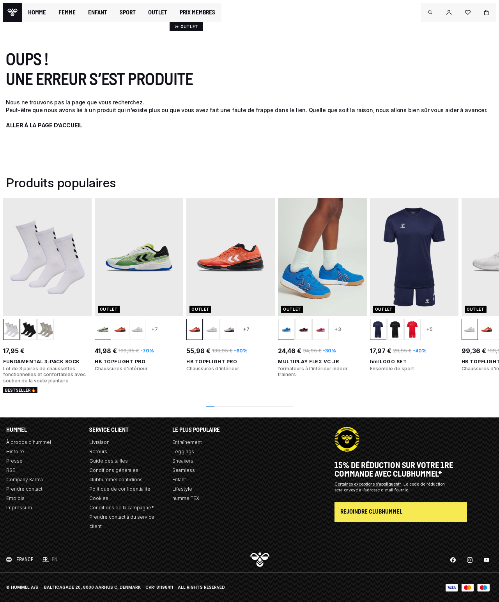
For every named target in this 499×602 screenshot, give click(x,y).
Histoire (15, 451)
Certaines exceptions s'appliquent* (368, 484)
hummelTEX (185, 498)
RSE (10, 470)
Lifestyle (182, 489)
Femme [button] (67, 12)
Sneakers (182, 461)
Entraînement (187, 442)
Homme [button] (37, 12)
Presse (14, 461)
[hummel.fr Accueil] (12, 12)
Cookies (98, 498)
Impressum (19, 507)
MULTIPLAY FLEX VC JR (308, 361)
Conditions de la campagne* (121, 507)
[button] (430, 12)
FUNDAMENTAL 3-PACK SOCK (41, 361)
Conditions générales (113, 470)
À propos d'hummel (28, 442)
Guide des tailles (108, 461)
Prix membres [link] (197, 12)
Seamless (183, 470)
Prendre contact (24, 489)
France (24, 559)
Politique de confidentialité (119, 489)
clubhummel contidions (116, 479)
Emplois (15, 498)
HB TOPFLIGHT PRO (120, 361)
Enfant (179, 479)
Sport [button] (128, 12)
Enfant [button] (97, 12)
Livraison (99, 442)
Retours (98, 451)
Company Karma (24, 479)
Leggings (183, 451)
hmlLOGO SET (388, 361)
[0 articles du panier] (486, 12)
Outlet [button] (157, 12)
